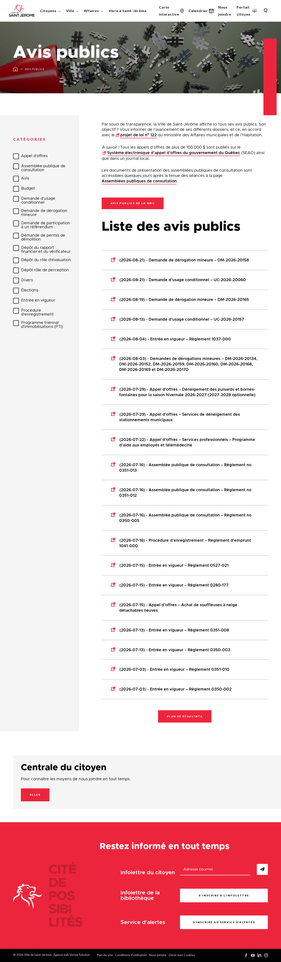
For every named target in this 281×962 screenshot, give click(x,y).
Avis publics (34, 69)
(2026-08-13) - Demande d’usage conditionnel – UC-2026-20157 (181, 320)
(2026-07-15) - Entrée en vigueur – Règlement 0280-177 (174, 585)
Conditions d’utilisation (131, 955)
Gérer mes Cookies (182, 955)
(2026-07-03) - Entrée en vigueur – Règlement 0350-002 (175, 689)
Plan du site (105, 955)
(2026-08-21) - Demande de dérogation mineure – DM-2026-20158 (184, 260)
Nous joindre (224, 10)
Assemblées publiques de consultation (139, 181)
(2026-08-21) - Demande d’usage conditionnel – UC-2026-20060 (182, 280)
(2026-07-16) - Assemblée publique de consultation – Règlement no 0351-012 (185, 493)
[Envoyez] (262, 869)
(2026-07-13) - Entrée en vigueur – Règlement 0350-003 (174, 650)
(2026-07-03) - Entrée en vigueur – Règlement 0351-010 (174, 670)
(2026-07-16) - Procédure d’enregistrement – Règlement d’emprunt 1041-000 (185, 543)
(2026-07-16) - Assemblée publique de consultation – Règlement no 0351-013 (185, 468)
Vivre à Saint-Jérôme (128, 11)
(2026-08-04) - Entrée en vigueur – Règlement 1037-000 (175, 339)
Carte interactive (169, 10)
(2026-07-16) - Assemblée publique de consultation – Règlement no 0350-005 (185, 518)
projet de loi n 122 (138, 134)
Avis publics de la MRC (132, 203)
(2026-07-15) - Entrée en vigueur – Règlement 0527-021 (174, 566)
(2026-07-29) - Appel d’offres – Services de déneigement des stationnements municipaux (179, 417)
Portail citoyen (243, 10)
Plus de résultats (185, 716)
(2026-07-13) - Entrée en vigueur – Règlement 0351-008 (174, 630)
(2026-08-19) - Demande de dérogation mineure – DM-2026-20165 (184, 300)
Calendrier (198, 11)
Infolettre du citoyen (148, 872)
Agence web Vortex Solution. (71, 955)
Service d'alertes (143, 922)
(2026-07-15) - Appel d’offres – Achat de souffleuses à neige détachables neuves (178, 608)
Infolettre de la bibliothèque (140, 895)
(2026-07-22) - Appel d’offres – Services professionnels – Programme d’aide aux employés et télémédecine (187, 442)
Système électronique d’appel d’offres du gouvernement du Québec (173, 153)
